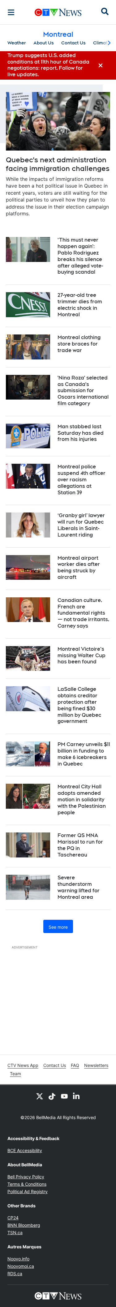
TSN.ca (15, 1232)
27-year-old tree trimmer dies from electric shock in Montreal (80, 304)
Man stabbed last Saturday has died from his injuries (81, 433)
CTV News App (22, 1065)
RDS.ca (14, 1273)
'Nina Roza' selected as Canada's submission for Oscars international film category (83, 390)
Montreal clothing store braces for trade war (79, 343)
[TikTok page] (52, 1096)
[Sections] (11, 12)
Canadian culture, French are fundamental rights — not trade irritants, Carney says (83, 613)
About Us (43, 42)
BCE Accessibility (24, 1150)
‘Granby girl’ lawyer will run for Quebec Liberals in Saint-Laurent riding (81, 524)
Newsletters (96, 1065)
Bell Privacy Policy (25, 1176)
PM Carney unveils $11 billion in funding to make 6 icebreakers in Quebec (84, 753)
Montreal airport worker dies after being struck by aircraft (79, 567)
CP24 (13, 1217)
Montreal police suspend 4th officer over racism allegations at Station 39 (81, 479)
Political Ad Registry (27, 1191)
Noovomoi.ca (20, 1266)
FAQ (75, 1065)
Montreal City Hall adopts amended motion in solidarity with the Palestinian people (82, 799)
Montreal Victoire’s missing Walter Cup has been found (81, 655)
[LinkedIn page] (76, 1096)
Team (15, 1073)
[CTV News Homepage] (58, 12)
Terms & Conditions (26, 1184)
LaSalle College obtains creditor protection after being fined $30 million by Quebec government (79, 705)
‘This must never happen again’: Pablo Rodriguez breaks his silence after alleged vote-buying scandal (80, 256)
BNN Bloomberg (23, 1225)
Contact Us (73, 42)
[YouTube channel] (64, 1096)
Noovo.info (18, 1258)
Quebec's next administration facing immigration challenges (58, 164)
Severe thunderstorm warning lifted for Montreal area (79, 887)
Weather (16, 42)
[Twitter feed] (39, 1096)
